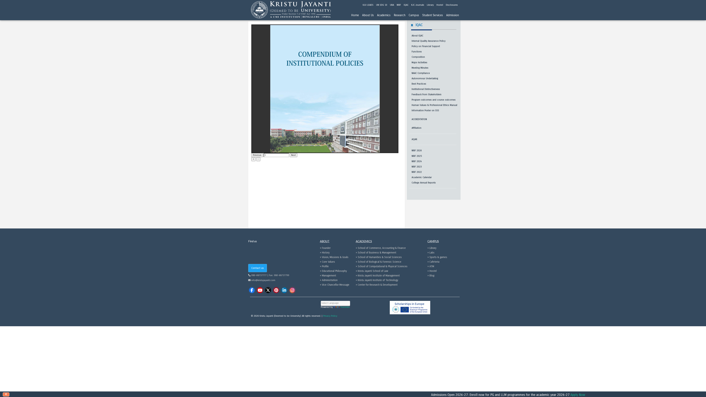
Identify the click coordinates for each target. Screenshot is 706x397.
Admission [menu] (452, 15)
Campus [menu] (414, 15)
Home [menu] (355, 15)
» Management (328, 275)
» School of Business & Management (376, 252)
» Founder (325, 248)
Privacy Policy (330, 315)
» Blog (430, 275)
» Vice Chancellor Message (334, 284)
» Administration (329, 280)
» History (324, 252)
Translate (345, 307)
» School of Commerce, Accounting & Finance (381, 248)
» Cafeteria (433, 261)
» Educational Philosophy (333, 271)
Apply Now (563, 395)
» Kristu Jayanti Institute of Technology (377, 280)
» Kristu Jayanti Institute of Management (378, 275)
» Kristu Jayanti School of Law (372, 271)
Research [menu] (399, 15)
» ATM (430, 266)
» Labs (430, 252)
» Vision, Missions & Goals (334, 257)
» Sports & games (437, 257)
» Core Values (327, 261)
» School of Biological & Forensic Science (378, 261)
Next (293, 155)
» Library (431, 248)
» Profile (324, 266)
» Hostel (432, 271)
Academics (384, 15)
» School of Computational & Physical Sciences (381, 266)
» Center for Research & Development (376, 284)
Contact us (257, 268)
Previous (257, 155)
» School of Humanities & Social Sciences (379, 257)
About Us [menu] (368, 15)
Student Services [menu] (432, 15)
